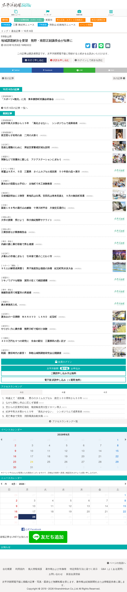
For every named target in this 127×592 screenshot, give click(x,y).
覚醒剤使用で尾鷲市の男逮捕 (63, 291)
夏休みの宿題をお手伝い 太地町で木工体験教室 (63, 182)
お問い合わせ (56, 574)
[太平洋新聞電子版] (32, 5)
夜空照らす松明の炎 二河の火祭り (63, 134)
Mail (112, 70)
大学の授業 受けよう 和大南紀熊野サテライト (63, 219)
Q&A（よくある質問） (112, 568)
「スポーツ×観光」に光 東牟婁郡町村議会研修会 (63, 98)
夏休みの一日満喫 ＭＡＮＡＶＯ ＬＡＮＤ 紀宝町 (63, 315)
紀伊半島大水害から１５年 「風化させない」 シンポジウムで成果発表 (63, 122)
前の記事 (9, 78)
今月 (105, 392)
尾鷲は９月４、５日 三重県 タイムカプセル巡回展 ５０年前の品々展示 (63, 170)
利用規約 (20, 568)
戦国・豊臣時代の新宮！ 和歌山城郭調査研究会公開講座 (63, 352)
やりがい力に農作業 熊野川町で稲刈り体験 (63, 327)
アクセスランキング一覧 (65, 421)
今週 (63, 392)
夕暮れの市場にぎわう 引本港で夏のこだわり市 (63, 255)
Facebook (48, 70)
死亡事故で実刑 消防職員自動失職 (27, 415)
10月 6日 (28, 31)
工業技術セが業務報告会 (63, 231)
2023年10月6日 (12, 45)
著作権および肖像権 (55, 568)
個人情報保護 (35, 568)
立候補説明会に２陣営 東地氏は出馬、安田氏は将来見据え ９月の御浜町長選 (63, 194)
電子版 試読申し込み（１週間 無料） (63, 379)
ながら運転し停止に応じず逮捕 (25, 402)
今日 (21, 392)
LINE (81, 70)
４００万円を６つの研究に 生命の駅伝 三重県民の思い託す (63, 340)
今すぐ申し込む (35, 60)
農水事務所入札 (63, 303)
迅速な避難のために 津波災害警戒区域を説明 (63, 146)
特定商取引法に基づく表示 (84, 568)
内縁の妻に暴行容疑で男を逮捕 (63, 243)
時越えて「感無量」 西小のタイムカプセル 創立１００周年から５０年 (47, 398)
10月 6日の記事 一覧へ (16, 107)
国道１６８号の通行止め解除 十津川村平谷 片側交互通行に (63, 206)
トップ (4, 31)
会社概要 (7, 568)
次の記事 (118, 78)
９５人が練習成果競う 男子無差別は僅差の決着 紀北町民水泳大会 (63, 267)
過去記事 (16, 31)
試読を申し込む (60, 60)
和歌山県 (7, 36)
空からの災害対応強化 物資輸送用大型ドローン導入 (36, 407)
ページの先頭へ (118, 563)
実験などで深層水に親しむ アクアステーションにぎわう (63, 158)
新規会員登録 (73, 574)
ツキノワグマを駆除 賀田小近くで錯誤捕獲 (63, 279)
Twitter (17, 70)
